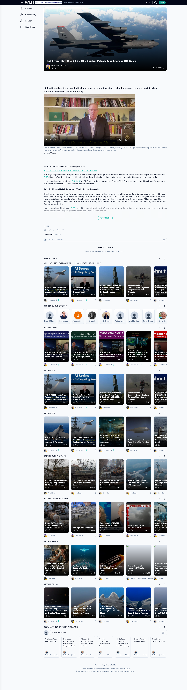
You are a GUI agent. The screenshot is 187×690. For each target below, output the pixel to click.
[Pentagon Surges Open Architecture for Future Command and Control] (166, 346)
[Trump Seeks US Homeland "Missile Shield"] (138, 560)
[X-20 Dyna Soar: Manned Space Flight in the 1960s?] (111, 560)
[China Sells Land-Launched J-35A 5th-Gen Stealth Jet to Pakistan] (138, 602)
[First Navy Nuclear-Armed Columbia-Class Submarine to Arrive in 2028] (166, 432)
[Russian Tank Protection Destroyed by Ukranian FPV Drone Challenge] (56, 474)
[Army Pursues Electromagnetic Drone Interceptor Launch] (111, 346)
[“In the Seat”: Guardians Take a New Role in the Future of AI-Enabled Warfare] (56, 560)
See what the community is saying (61, 627)
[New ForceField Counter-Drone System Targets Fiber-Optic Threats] (138, 281)
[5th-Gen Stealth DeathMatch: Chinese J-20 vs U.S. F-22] (166, 602)
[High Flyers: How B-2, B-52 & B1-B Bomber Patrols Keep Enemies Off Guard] (105, 39)
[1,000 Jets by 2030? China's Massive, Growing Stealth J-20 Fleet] (111, 602)
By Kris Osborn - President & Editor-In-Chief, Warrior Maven (70, 170)
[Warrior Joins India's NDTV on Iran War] (138, 517)
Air (48, 226)
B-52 (78, 181)
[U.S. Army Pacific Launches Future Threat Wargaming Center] (83, 346)
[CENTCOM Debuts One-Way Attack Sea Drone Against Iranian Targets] (56, 281)
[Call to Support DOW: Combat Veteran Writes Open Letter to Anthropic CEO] (166, 517)
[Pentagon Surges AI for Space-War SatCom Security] (83, 560)
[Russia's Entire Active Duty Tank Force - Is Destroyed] (111, 474)
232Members (68, 2)
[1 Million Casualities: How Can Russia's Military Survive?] (83, 474)
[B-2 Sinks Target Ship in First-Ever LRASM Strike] (138, 432)
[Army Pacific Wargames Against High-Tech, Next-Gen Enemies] (56, 346)
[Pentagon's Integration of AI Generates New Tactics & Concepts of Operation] (111, 432)
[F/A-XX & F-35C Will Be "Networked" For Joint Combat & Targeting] (56, 432)
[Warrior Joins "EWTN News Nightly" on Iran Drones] (111, 517)
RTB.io (127, 669)
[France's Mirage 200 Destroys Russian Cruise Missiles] (166, 474)
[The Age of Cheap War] (83, 517)
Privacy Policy (129, 671)
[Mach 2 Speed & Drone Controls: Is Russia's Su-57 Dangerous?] (138, 474)
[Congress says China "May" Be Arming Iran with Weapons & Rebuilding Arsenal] (83, 602)
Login (162, 2)
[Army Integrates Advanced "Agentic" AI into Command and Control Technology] (138, 346)
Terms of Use (117, 671)
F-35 (46, 177)
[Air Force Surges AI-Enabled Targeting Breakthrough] (83, 281)
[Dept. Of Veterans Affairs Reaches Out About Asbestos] (56, 517)
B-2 (73, 181)
